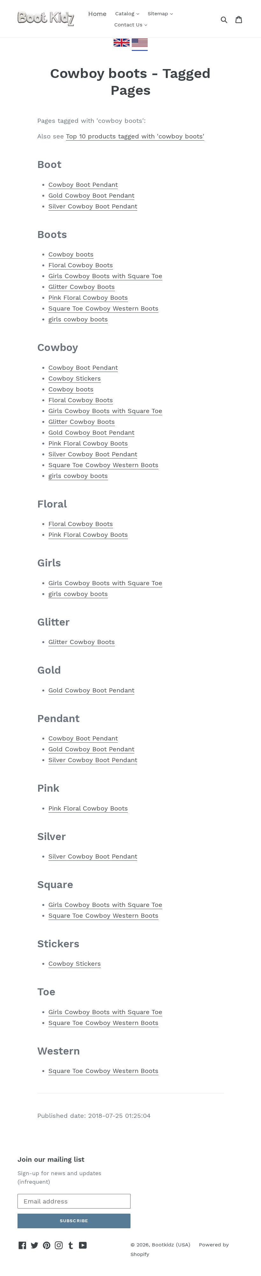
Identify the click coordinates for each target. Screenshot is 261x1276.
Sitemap (159, 14)
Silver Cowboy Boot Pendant (92, 206)
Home (97, 14)
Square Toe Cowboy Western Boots (103, 308)
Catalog (125, 14)
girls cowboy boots (78, 319)
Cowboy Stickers (74, 378)
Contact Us (129, 25)
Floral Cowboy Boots (80, 265)
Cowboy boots (71, 254)
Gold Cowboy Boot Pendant (91, 195)
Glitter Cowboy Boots (81, 287)
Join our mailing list (51, 1159)
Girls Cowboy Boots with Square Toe (105, 276)
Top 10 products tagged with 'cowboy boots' (135, 136)
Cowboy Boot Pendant (83, 184)
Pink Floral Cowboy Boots (88, 297)
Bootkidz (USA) (171, 1245)
